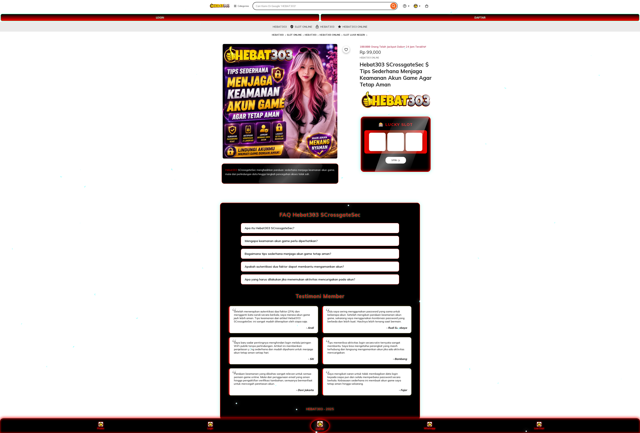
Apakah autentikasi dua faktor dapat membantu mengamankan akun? (294, 266)
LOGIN (160, 17)
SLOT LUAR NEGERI (354, 34)
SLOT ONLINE (294, 34)
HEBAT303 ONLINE (330, 34)
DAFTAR (480, 17)
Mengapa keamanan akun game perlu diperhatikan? (281, 241)
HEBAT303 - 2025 (320, 409)
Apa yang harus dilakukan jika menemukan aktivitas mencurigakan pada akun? (300, 279)
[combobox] (321, 6)
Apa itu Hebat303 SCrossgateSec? (269, 228)
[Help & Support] (406, 6)
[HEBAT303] (219, 8)
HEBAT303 (278, 34)
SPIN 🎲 (395, 160)
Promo (100, 428)
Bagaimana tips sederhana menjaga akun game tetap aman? (288, 254)
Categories (243, 6)
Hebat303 (231, 170)
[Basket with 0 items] (427, 6)
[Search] (394, 6)
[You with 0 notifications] (417, 6)
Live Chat (539, 428)
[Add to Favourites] (346, 49)
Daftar (320, 428)
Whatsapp (429, 428)
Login (210, 428)
